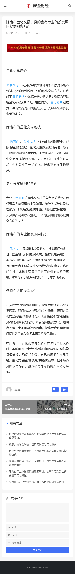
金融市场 (29, 141)
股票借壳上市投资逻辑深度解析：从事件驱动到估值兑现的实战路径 (38, 473)
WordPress (43, 567)
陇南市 (14, 141)
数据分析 (18, 96)
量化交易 (13, 85)
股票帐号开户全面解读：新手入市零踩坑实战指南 (36, 481)
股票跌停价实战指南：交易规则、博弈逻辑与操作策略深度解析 (38, 463)
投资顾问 (20, 184)
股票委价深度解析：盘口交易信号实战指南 (33, 444)
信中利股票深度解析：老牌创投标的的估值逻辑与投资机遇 (38, 452)
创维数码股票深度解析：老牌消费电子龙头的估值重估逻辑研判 (38, 436)
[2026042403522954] (37, 47)
